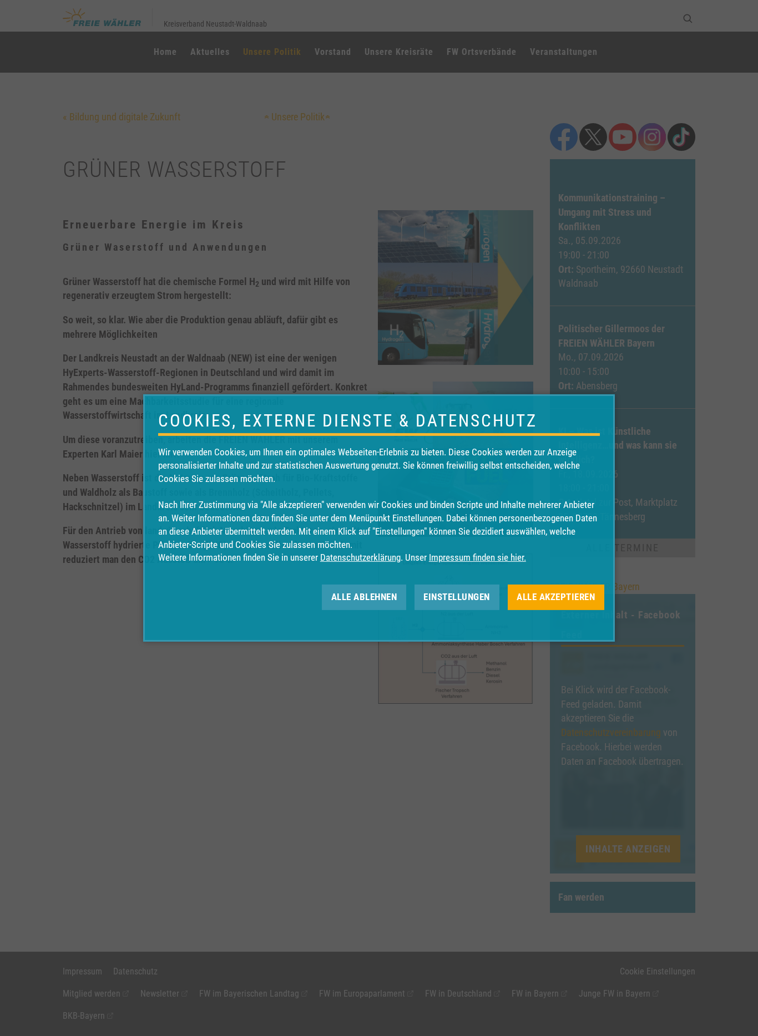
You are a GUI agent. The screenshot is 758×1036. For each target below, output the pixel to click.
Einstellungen (456, 596)
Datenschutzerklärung (360, 557)
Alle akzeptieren (556, 596)
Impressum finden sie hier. (477, 557)
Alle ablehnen (364, 596)
